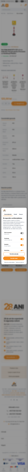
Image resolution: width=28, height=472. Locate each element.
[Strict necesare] (22, 233)
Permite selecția (14, 254)
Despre (21, 214)
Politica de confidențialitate (9, 262)
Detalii (15, 214)
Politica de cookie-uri (20, 262)
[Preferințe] (22, 239)
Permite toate (14, 258)
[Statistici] (22, 245)
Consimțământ (8, 214)
